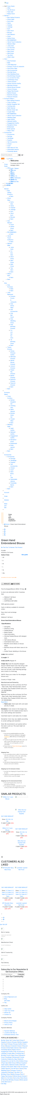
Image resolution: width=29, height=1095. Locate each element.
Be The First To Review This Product (11, 547)
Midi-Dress (10, 53)
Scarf (9, 145)
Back (11, 183)
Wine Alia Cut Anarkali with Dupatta (22, 842)
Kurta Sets (10, 21)
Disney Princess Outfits (14, 83)
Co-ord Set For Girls (13, 78)
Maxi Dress (10, 51)
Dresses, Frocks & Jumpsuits (15, 66)
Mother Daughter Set (13, 104)
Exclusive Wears (9, 98)
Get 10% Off (3, 924)
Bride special (11, 129)
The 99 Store (11, 10)
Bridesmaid (10, 127)
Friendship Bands (12, 151)
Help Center (7, 1009)
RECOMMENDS (11, 40)
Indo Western (11, 34)
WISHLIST (10, 816)
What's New (10, 57)
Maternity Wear (12, 1059)
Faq (5, 1002)
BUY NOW (4, 816)
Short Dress (10, 49)
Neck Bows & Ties (12, 147)
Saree (9, 23)
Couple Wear (11, 112)
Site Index (7, 1000)
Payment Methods (9, 1031)
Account (6, 492)
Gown (9, 36)
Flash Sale (10, 12)
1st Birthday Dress (12, 79)
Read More (4, 702)
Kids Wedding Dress (13, 74)
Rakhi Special (11, 108)
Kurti (8, 29)
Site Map (3, 1083)
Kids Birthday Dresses (13, 76)
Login (2, 158)
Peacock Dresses (12, 96)
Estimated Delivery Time (11, 1034)
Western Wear (11, 44)
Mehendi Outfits (12, 121)
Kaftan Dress (11, 38)
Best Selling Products (13, 17)
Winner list (7, 1012)
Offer (8, 8)
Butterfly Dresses (12, 95)
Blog (5, 999)
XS (6, 819)
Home (7, 524)
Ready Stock (11, 13)
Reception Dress (12, 125)
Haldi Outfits (11, 119)
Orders (12, 172)
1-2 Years (8, 890)
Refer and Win (14, 181)
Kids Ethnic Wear (12, 68)
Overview (13, 170)
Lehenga (9, 27)
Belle (8, 63)
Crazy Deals (10, 6)
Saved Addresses (15, 178)
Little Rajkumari (11, 64)
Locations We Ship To (10, 1032)
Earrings (9, 136)
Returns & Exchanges (10, 1021)
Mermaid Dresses (12, 85)
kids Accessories (12, 70)
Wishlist (6, 500)
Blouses (9, 32)
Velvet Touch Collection (14, 42)
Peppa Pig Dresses (12, 91)
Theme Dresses (11, 81)
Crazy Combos (11, 102)
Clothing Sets (11, 106)
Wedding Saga (11, 117)
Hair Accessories (12, 142)
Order (6, 496)
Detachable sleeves (13, 149)
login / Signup (14, 168)
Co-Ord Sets (11, 47)
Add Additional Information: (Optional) (8, 577)
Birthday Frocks (5, 1055)
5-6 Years (8, 894)
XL (12, 819)
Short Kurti (10, 30)
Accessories (7, 132)
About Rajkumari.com (10, 997)
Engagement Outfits (13, 123)
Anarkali (9, 25)
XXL (7, 821)
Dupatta (9, 140)
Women (6, 15)
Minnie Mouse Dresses (13, 87)
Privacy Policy (8, 1022)
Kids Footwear (11, 61)
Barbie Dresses (11, 93)
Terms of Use (8, 1024)
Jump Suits (10, 46)
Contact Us (13, 176)
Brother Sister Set (12, 110)
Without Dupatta (21, 1063)
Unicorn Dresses (12, 89)
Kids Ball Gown (11, 72)
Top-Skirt (10, 55)
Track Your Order (9, 1010)
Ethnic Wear (10, 19)
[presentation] (1, 857)
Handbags (10, 138)
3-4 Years (8, 892)
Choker (9, 144)
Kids (5, 59)
